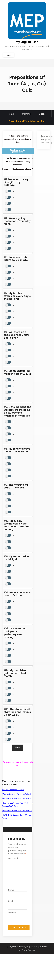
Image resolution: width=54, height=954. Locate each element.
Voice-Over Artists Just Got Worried (17, 798)
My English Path (27, 42)
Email (11, 901)
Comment (13, 858)
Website (12, 912)
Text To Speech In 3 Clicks (13, 790)
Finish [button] (17, 747)
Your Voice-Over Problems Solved (16, 794)
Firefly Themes (28, 950)
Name (11, 890)
